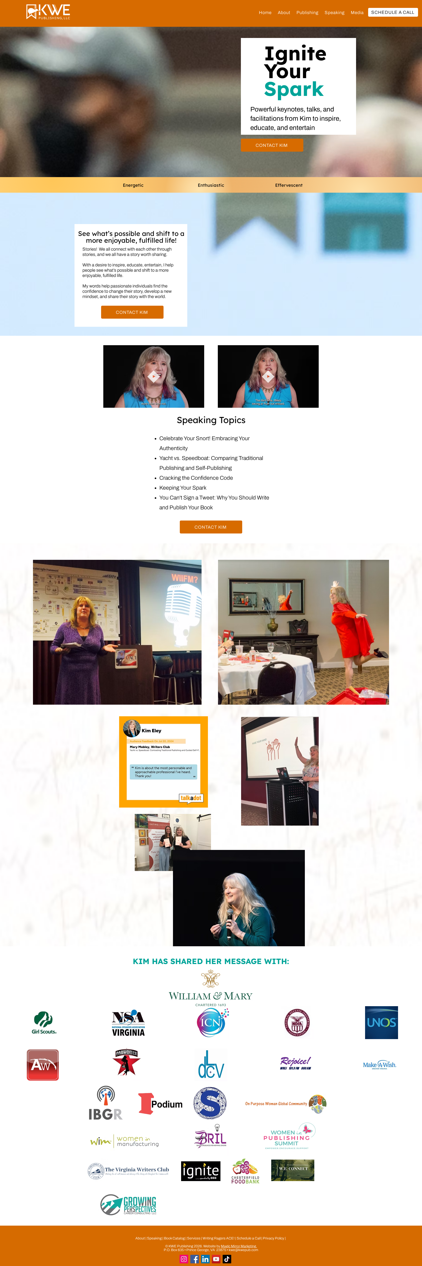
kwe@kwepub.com (243, 1250)
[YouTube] (216, 1259)
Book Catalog (174, 1238)
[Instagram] (184, 1259)
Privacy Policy (273, 1238)
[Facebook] (194, 1259)
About (140, 1238)
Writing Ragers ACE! (219, 1238)
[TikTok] (227, 1259)
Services (193, 1238)
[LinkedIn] (205, 1259)
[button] (307, 12)
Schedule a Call (249, 1238)
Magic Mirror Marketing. (239, 1246)
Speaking (154, 1238)
